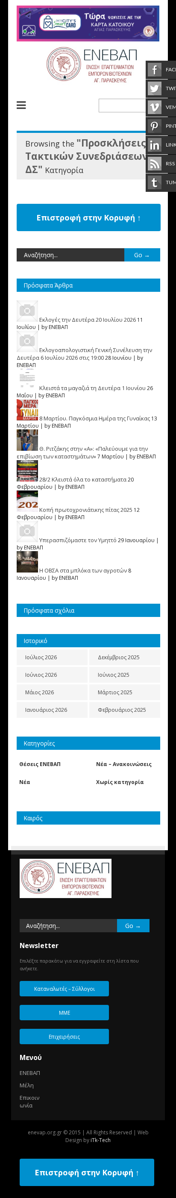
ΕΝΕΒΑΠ (30, 1073)
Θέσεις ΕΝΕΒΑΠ (40, 764)
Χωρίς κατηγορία (120, 782)
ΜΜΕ (64, 1012)
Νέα (24, 782)
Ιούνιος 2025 (113, 674)
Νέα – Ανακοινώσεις (124, 764)
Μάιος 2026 (39, 692)
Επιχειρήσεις (64, 1036)
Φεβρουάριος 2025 (122, 710)
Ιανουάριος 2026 (46, 710)
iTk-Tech (101, 1140)
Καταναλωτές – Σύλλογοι (64, 988)
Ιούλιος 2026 (41, 657)
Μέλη (27, 1085)
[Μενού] (27, 105)
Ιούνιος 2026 (41, 674)
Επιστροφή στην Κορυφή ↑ (88, 217)
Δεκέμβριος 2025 (119, 657)
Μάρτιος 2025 (115, 692)
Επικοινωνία (29, 1101)
